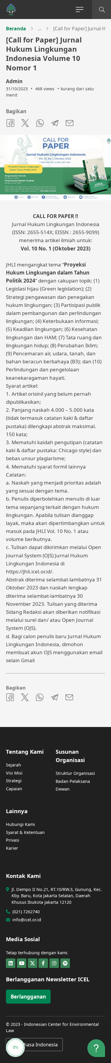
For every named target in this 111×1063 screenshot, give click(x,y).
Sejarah (13, 765)
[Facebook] (43, 963)
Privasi (12, 840)
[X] (32, 963)
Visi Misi (14, 773)
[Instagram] (54, 963)
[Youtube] (21, 963)
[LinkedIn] (10, 963)
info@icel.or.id (26, 919)
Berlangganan (28, 996)
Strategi (14, 780)
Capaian (14, 788)
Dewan (63, 789)
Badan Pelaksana (73, 781)
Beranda (16, 28)
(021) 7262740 (26, 911)
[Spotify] (65, 963)
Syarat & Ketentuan (25, 832)
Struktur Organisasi (75, 773)
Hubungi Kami (20, 824)
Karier (12, 848)
